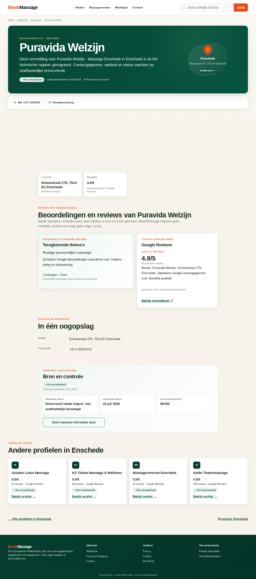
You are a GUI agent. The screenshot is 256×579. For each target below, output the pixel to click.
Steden (79, 7)
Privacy (147, 551)
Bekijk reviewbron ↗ (157, 301)
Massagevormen (99, 7)
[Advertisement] (128, 141)
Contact (138, 7)
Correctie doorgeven (97, 556)
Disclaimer (148, 561)
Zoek (241, 7)
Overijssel (23, 20)
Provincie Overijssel (233, 519)
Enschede (36, 20)
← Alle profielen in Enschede (29, 519)
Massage (23, 7)
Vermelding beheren (209, 556)
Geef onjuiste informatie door (74, 422)
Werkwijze (121, 7)
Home (11, 20)
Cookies (147, 556)
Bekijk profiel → (24, 496)
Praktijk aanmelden (209, 551)
